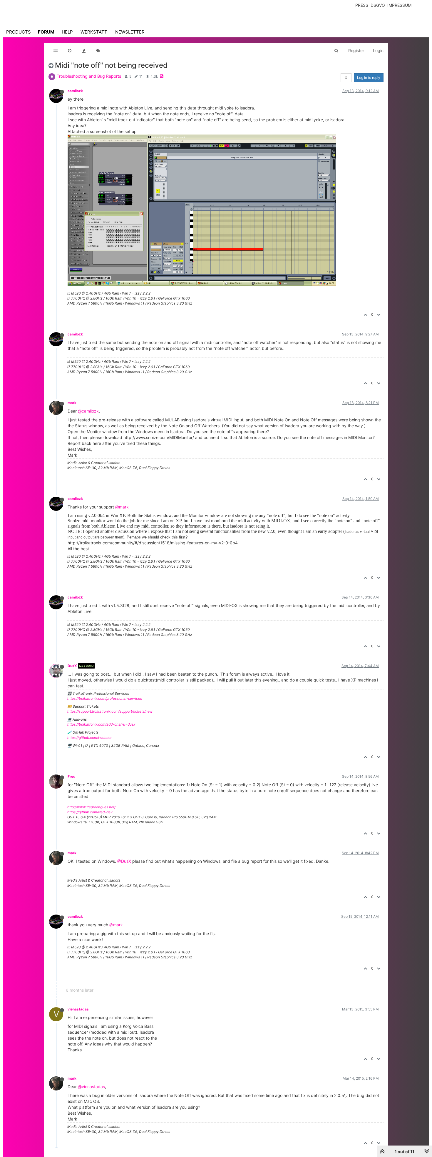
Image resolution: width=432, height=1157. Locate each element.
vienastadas (78, 1009)
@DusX (124, 861)
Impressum (399, 5)
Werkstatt (94, 32)
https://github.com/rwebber (89, 737)
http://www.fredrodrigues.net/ (91, 807)
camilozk (75, 91)
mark (72, 402)
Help (67, 32)
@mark (122, 506)
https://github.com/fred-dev (90, 812)
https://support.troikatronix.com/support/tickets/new (110, 711)
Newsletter (130, 32)
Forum (46, 32)
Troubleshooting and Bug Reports (89, 76)
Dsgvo (378, 5)
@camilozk (88, 410)
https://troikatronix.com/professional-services (104, 698)
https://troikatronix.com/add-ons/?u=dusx (101, 724)
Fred (72, 776)
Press (361, 5)
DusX (72, 666)
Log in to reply (368, 77)
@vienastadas (91, 1086)
